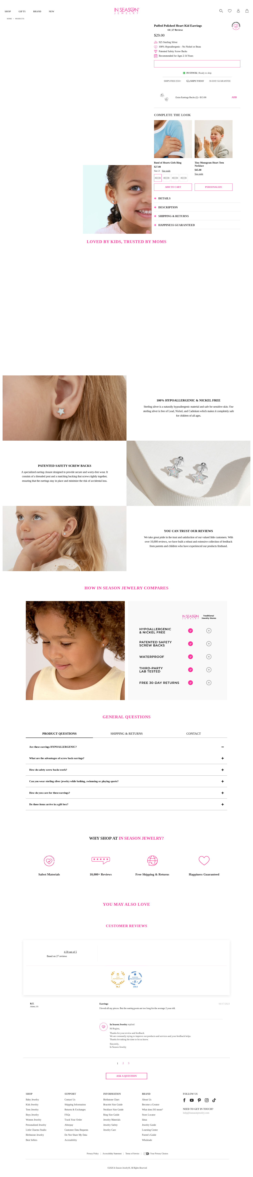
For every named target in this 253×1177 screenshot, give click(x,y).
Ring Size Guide (111, 1114)
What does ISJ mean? (152, 1109)
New (51, 11)
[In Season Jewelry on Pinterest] (199, 1100)
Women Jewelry (33, 1119)
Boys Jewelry (32, 1114)
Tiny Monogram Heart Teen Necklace (209, 164)
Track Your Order (73, 1119)
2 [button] (123, 1063)
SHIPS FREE (172, 81)
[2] (158, 178)
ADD (234, 97)
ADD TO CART (173, 187)
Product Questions (59, 733)
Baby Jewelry (32, 1099)
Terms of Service (132, 1153)
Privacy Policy (93, 1153)
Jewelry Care (109, 1130)
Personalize (213, 187)
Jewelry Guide (149, 1125)
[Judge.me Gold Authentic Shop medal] (118, 978)
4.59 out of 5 (70, 952)
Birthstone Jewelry (35, 1135)
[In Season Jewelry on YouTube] (192, 1100)
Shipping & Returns (126, 733)
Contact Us (70, 1099)
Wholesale (147, 1140)
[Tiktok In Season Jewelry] (214, 1100)
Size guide (166, 171)
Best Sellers (31, 1140)
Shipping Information (75, 1104)
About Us (146, 1099)
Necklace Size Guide (113, 1109)
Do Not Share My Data (76, 1135)
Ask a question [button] (126, 1076)
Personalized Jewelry (36, 1125)
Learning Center (150, 1130)
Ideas (144, 1119)
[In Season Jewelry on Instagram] (207, 1100)
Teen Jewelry (32, 1109)
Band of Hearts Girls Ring (167, 162)
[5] (183, 178)
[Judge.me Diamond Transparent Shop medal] (135, 978)
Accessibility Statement (112, 1153)
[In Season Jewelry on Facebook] (184, 1100)
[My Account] (238, 11)
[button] (160, 30)
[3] (166, 178)
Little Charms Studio (36, 1130)
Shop (8, 11)
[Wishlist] (230, 11)
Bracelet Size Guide (113, 1104)
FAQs (67, 1114)
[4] (175, 178)
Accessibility (71, 1140)
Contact (193, 733)
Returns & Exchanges (75, 1109)
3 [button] (128, 1063)
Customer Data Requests (76, 1130)
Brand (37, 11)
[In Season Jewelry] (126, 11)
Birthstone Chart (111, 1099)
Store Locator (148, 1114)
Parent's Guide (149, 1135)
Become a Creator (150, 1104)
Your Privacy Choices (159, 1153)
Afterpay (69, 1125)
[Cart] (247, 11)
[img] (71, 1004)
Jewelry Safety (110, 1125)
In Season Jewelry (121, 1168)
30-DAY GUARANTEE (220, 81)
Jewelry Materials (111, 1119)
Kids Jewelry (32, 1104)
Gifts (22, 11)
